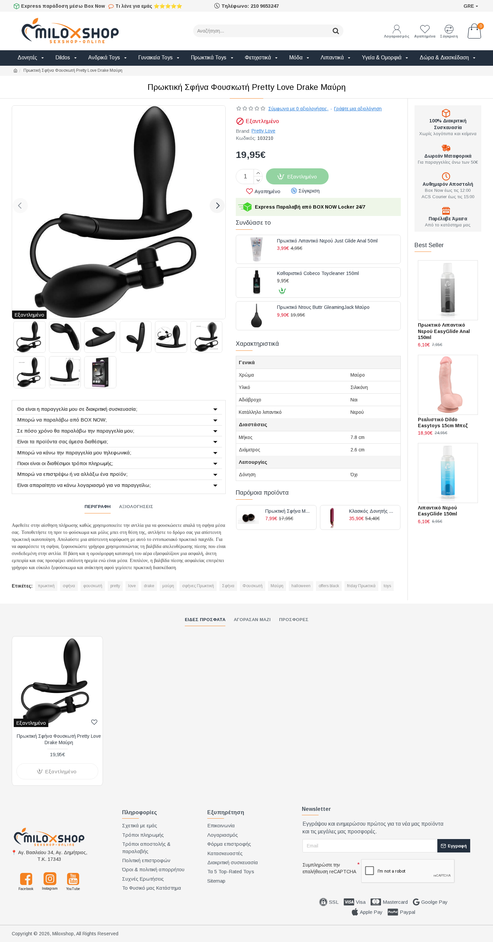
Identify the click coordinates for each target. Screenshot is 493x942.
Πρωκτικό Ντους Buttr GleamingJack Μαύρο (323, 307)
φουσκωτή (92, 586)
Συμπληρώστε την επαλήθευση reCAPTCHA (329, 868)
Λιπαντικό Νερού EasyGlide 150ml (437, 510)
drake (149, 586)
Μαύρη (277, 586)
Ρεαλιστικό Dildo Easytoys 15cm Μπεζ (443, 422)
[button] (20, 205)
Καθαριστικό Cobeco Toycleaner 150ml (318, 273)
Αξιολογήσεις (136, 506)
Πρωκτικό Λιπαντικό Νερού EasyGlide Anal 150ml (444, 331)
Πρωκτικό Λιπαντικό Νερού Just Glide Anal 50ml (327, 240)
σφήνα (69, 586)
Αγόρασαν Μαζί (252, 619)
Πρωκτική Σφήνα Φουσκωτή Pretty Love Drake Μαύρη (59, 739)
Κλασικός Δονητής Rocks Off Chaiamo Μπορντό (372, 511)
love (132, 586)
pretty (115, 586)
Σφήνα (228, 586)
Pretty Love (263, 130)
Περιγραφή (98, 506)
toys (387, 586)
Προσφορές (294, 619)
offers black (329, 586)
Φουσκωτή (252, 586)
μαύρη (168, 586)
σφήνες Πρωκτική (198, 586)
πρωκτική (46, 586)
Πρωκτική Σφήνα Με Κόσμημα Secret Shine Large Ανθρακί (288, 511)
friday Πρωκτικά (361, 586)
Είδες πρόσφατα (205, 619)
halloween (301, 586)
